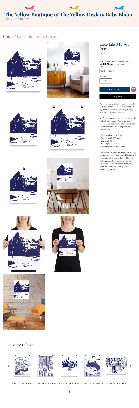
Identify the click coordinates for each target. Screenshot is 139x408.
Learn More (120, 64)
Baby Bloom (120, 14)
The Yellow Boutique (28, 14)
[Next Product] (130, 366)
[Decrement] (101, 81)
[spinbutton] (105, 81)
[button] (24, 70)
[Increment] (110, 81)
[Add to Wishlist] (133, 89)
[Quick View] (22, 366)
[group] (69, 370)
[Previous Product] (8, 366)
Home (8, 36)
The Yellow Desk (79, 14)
